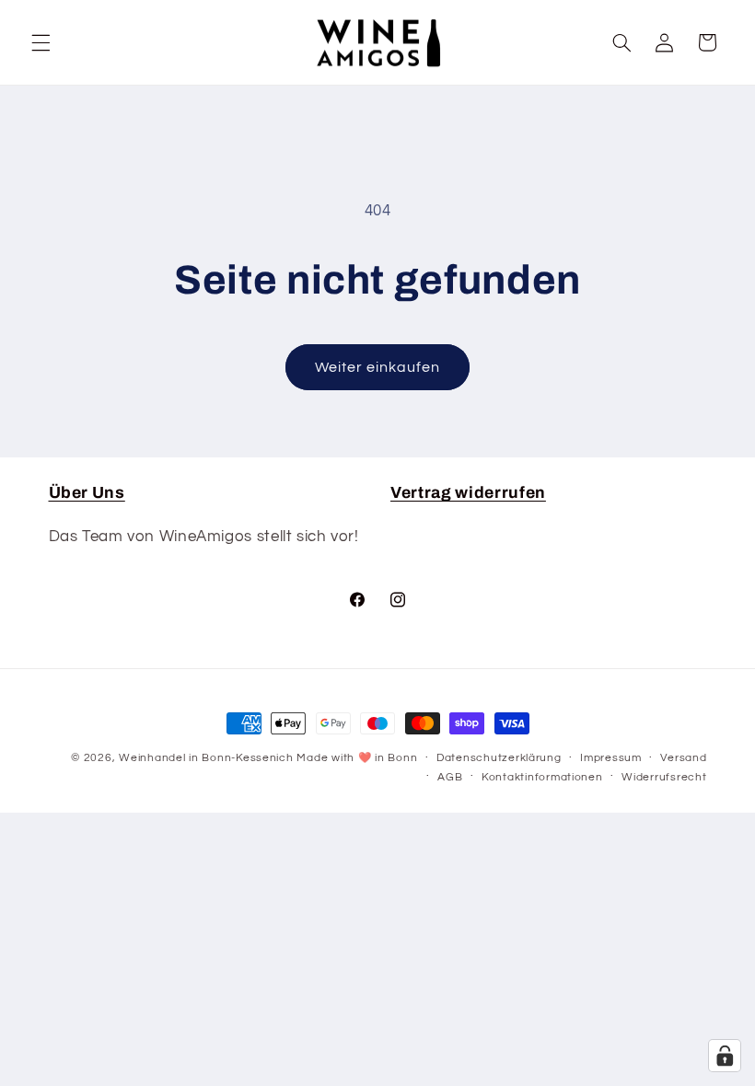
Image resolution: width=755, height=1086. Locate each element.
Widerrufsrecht (663, 777)
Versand (683, 758)
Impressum (611, 758)
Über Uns (87, 493)
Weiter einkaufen (378, 367)
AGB (449, 777)
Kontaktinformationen (542, 777)
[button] (40, 42)
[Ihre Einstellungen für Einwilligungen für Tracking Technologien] (724, 1055)
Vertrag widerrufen (468, 493)
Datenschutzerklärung (499, 758)
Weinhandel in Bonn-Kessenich (206, 758)
